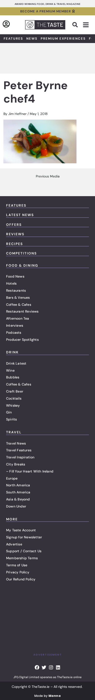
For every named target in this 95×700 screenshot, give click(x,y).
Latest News (20, 215)
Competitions (21, 253)
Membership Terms (22, 558)
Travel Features (18, 450)
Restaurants (16, 290)
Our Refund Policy (20, 579)
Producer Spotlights (22, 339)
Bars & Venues (18, 297)
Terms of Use (16, 565)
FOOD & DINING (22, 265)
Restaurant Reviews (22, 311)
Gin (9, 412)
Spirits (11, 419)
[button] (75, 25)
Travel (14, 432)
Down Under (16, 506)
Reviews (15, 234)
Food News (15, 276)
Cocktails (13, 398)
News (32, 38)
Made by (47, 696)
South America (18, 492)
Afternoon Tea (17, 318)
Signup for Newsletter (24, 537)
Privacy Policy (17, 572)
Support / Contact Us (23, 551)
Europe (12, 478)
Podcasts (13, 332)
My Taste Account (21, 530)
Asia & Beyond (18, 499)
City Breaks (15, 464)
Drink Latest (16, 363)
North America (18, 485)
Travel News (16, 443)
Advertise (14, 544)
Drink (12, 352)
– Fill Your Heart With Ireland (29, 471)
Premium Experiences (63, 38)
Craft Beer (14, 391)
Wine (10, 370)
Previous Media (47, 176)
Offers (14, 224)
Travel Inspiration (20, 457)
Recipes (14, 244)
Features (13, 38)
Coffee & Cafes (18, 304)
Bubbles (12, 377)
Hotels (11, 283)
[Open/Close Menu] (86, 25)
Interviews (14, 325)
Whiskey (13, 405)
